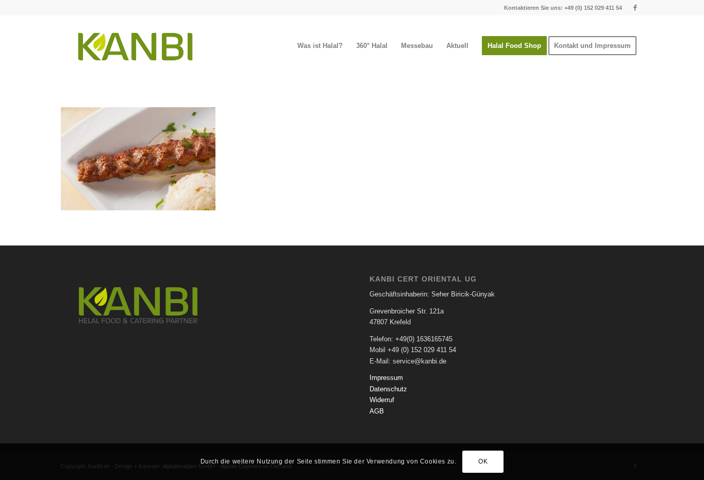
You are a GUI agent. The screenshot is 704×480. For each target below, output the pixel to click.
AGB (377, 411)
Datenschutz (388, 389)
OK (483, 462)
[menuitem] (320, 45)
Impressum (386, 378)
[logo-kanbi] (135, 45)
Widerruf (382, 400)
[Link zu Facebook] (635, 7)
